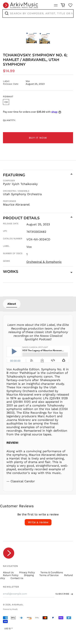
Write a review (38, 522)
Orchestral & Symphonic (44, 262)
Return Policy (10, 575)
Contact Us (17, 578)
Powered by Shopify (10, 609)
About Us (8, 572)
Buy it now (38, 137)
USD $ (7, 628)
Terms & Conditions (51, 572)
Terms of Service (49, 575)
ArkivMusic (17, 604)
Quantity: (9, 120)
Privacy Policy (27, 572)
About (11, 303)
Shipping (29, 575)
